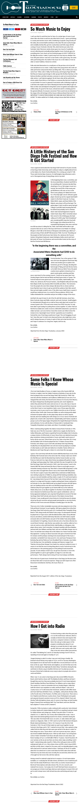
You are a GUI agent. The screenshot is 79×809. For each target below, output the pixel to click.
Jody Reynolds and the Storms (11, 77)
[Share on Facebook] (5, 29)
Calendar (33, 17)
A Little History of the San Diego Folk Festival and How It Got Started (12, 36)
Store (52, 17)
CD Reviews (26, 17)
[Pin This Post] (17, 29)
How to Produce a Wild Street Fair (12, 82)
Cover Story (5, 17)
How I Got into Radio (9, 49)
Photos (40, 17)
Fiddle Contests (7, 66)
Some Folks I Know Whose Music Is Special (12, 43)
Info (57, 17)
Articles (13, 17)
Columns (19, 17)
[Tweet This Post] (11, 29)
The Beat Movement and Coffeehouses (10, 60)
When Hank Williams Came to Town (12, 54)
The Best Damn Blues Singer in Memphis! (11, 71)
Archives (46, 17)
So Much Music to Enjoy (11, 24)
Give (74, 7)
